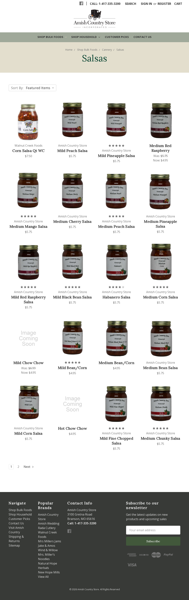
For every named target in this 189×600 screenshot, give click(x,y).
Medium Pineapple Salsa (160, 224)
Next (27, 467)
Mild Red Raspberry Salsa (28, 299)
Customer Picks (117, 37)
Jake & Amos (46, 546)
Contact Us (142, 37)
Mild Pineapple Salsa (116, 155)
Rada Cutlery (47, 528)
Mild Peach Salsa (72, 150)
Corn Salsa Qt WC (28, 150)
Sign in (146, 4)
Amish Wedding (48, 523)
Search (130, 4)
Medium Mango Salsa (29, 226)
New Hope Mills (49, 572)
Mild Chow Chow (28, 362)
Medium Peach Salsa (116, 226)
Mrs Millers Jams (49, 541)
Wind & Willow (48, 550)
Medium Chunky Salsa (160, 438)
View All (43, 577)
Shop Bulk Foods (50, 37)
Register (164, 4)
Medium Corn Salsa (160, 297)
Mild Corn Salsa (28, 433)
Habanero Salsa (116, 297)
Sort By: (17, 88)
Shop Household (84, 37)
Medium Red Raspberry (161, 148)
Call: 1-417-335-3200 (105, 4)
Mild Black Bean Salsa (72, 297)
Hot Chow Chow (72, 428)
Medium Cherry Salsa (72, 221)
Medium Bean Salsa (160, 367)
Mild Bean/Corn (72, 367)
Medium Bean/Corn (116, 362)
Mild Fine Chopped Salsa (116, 440)
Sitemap (14, 545)
